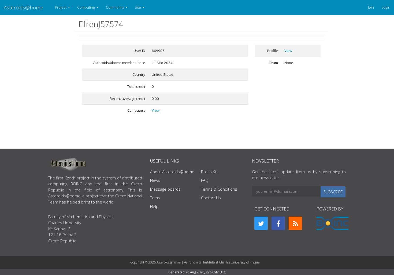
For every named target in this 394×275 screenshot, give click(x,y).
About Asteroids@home (172, 171)
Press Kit (209, 171)
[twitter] (261, 223)
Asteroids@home (23, 7)
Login (385, 7)
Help (154, 206)
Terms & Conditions (219, 189)
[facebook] (278, 223)
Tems (155, 197)
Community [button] (115, 7)
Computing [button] (86, 7)
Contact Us (211, 197)
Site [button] (138, 7)
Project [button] (61, 7)
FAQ (205, 180)
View (155, 110)
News (155, 180)
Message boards (165, 189)
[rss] (295, 223)
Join (371, 7)
